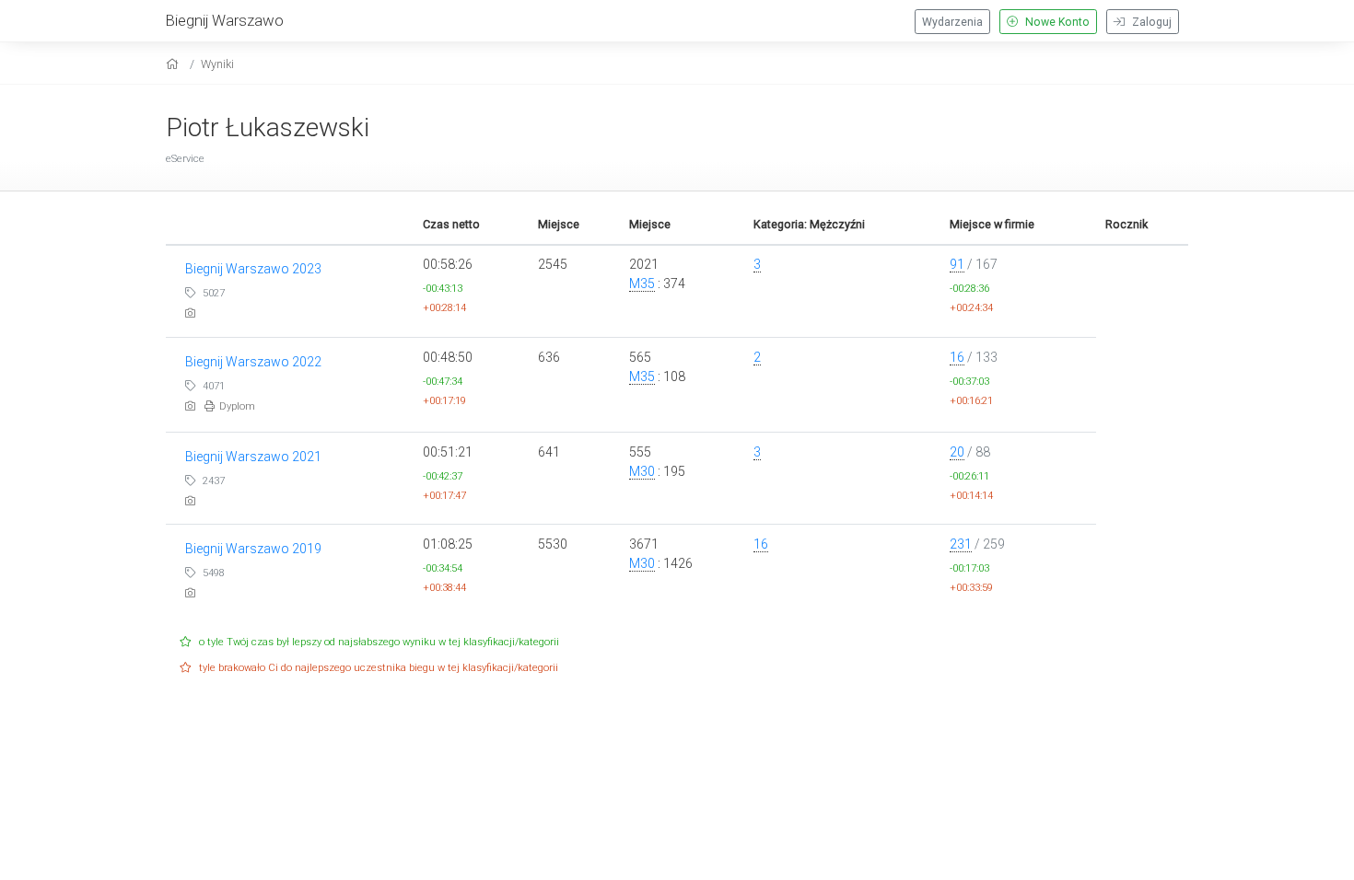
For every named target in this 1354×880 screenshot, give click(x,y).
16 (957, 357)
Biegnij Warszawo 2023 (253, 268)
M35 (642, 283)
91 (957, 264)
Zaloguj (1150, 22)
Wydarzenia (952, 22)
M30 (642, 471)
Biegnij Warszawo (225, 20)
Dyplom (237, 406)
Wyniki (217, 64)
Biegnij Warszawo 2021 (253, 456)
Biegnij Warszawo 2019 (253, 548)
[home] (174, 64)
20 (957, 452)
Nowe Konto (1056, 22)
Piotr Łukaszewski (267, 127)
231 (961, 544)
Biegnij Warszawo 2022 (253, 361)
